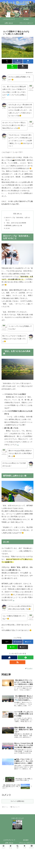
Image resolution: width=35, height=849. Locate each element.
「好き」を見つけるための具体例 (16, 223)
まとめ (8, 228)
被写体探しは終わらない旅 (14, 225)
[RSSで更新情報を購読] (17, 662)
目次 (14, 213)
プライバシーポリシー (26, 843)
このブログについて (9, 840)
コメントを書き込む (17, 801)
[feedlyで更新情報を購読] (25, 657)
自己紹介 (26, 840)
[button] (23, 67)
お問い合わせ (9, 843)
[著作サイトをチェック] (9, 657)
